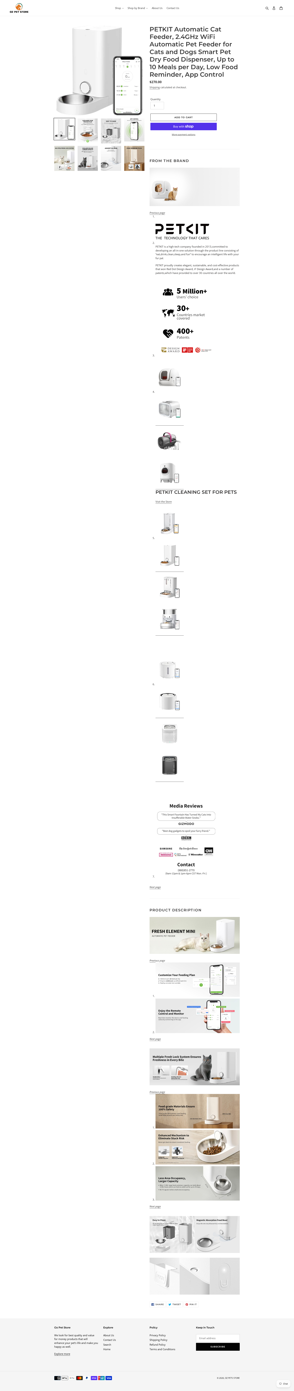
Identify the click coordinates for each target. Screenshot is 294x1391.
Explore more (62, 1353)
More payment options (183, 134)
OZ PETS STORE (232, 1378)
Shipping (155, 87)
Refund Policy (158, 1344)
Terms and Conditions (162, 1349)
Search (107, 1344)
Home (106, 1349)
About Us (108, 1335)
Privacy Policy (158, 1335)
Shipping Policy (158, 1340)
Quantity (155, 99)
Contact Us (109, 1340)
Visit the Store (164, 501)
